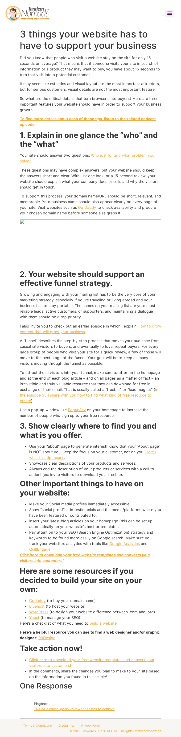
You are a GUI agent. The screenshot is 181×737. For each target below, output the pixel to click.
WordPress (38, 612)
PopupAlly (77, 409)
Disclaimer (66, 726)
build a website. (104, 623)
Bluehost (37, 606)
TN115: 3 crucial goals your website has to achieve (74, 709)
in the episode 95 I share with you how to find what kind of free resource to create (89, 395)
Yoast (34, 617)
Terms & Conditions (37, 726)
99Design (46, 637)
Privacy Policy (91, 726)
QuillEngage (39, 549)
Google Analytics (125, 543)
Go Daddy (87, 207)
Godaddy (37, 600)
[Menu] (169, 13)
